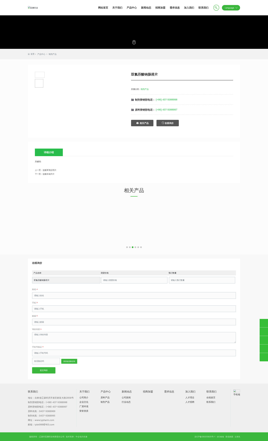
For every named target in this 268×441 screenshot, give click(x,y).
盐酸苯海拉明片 (49, 170)
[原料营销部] (264, 323)
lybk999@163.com (44, 424)
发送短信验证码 (69, 361)
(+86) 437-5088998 (166, 99)
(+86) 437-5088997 (166, 109)
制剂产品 (53, 54)
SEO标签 (220, 437)
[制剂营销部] (264, 331)
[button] (127, 247)
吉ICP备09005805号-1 (204, 436)
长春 (85, 436)
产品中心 (41, 54)
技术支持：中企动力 (74, 436)
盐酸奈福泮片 (48, 174)
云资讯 (237, 437)
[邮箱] (264, 340)
